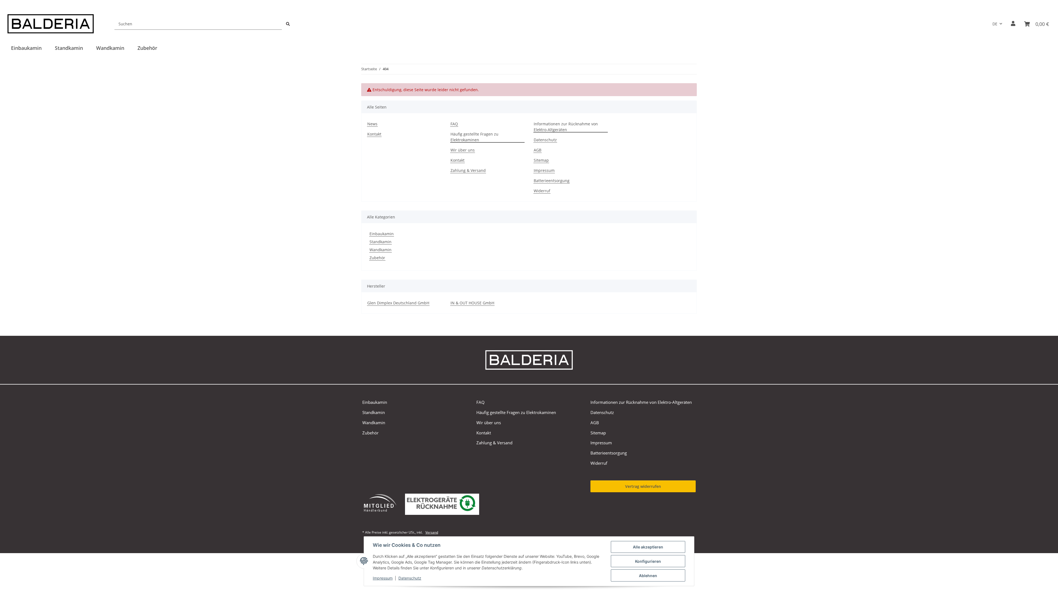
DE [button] (994, 23)
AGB (537, 150)
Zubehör (377, 257)
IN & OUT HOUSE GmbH (472, 302)
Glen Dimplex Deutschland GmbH (398, 302)
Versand (431, 532)
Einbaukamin (381, 233)
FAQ (454, 123)
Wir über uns (462, 150)
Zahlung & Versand (468, 170)
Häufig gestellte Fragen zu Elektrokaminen (474, 136)
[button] (1013, 23)
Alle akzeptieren (648, 547)
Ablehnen (648, 575)
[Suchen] (288, 24)
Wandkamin (380, 249)
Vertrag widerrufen (643, 486)
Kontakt (374, 134)
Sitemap (541, 160)
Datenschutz (409, 578)
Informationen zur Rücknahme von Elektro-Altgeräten (566, 126)
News (372, 123)
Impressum (383, 578)
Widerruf (542, 190)
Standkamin (380, 241)
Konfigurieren (648, 561)
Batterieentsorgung (552, 180)
